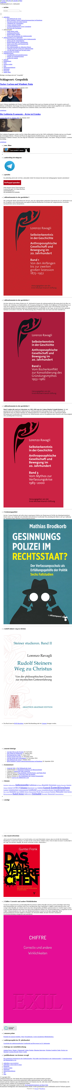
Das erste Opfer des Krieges (27, 774)
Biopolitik (45, 785)
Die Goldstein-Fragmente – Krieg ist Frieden (20, 114)
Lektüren (21, 792)
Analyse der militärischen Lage (20, 777)
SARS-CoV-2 (28, 794)
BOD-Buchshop (18, 723)
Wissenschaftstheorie (59, 794)
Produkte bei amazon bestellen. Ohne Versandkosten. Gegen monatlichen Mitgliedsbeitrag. (29, 1036)
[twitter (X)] (3, 0)
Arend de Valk (11, 768)
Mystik (38, 791)
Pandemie (53, 791)
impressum (6, 1069)
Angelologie (6, 785)
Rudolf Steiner (18, 794)
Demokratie (31, 788)
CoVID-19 (16, 788)
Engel (36, 788)
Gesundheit (39, 790)
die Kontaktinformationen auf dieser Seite (36, 1085)
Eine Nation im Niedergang (14, 753)
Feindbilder (6, 790)
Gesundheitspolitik (59, 790)
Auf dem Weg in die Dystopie (15, 752)
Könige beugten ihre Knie (14, 756)
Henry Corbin (6, 791)
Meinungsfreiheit (32, 791)
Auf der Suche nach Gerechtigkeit (16, 758)
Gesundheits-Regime (47, 790)
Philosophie (59, 792)
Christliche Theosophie (61, 785)
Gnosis (68, 790)
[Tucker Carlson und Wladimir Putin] (11, 101)
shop (5, 1074)
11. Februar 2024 (13, 88)
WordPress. (42, 1088)
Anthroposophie (22, 785)
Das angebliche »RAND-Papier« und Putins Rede (32, 773)
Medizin (27, 791)
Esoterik (46, 787)
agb (5, 1072)
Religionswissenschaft (8, 794)
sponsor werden (8, 1068)
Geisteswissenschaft (23, 790)
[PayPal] (8, 0)
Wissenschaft (51, 794)
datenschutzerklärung (9, 1071)
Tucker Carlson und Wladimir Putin (16, 84)
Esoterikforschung (60, 787)
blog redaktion (4, 88)
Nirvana (36, 1088)
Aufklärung (32, 785)
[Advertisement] (38, 818)
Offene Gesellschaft (45, 791)
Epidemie (40, 788)
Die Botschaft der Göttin (14, 755)
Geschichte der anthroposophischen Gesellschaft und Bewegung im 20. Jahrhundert (27, 1043)
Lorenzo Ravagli (4, 118)
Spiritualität (36, 794)
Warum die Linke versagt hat (22, 771)
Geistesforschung (13, 790)
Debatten (23, 788)
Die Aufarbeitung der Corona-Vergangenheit (31, 776)
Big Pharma (39, 785)
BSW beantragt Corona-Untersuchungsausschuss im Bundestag (24, 761)
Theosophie (44, 794)
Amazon (44, 723)
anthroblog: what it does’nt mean (13, 1064)
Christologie (68, 785)
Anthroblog (3, 2)
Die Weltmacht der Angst (14, 759)
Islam (17, 791)
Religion (69, 791)
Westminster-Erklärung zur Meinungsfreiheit (29, 769)
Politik (65, 791)
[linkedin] (14, 0)
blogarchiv (6, 1066)
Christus (5, 788)
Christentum (52, 785)
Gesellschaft (33, 790)
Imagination (12, 791)
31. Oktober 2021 (14, 118)
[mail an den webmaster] (20, 0)
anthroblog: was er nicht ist (11, 1063)
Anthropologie (12, 785)
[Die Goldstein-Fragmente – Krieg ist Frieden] (11, 131)
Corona (10, 788)
